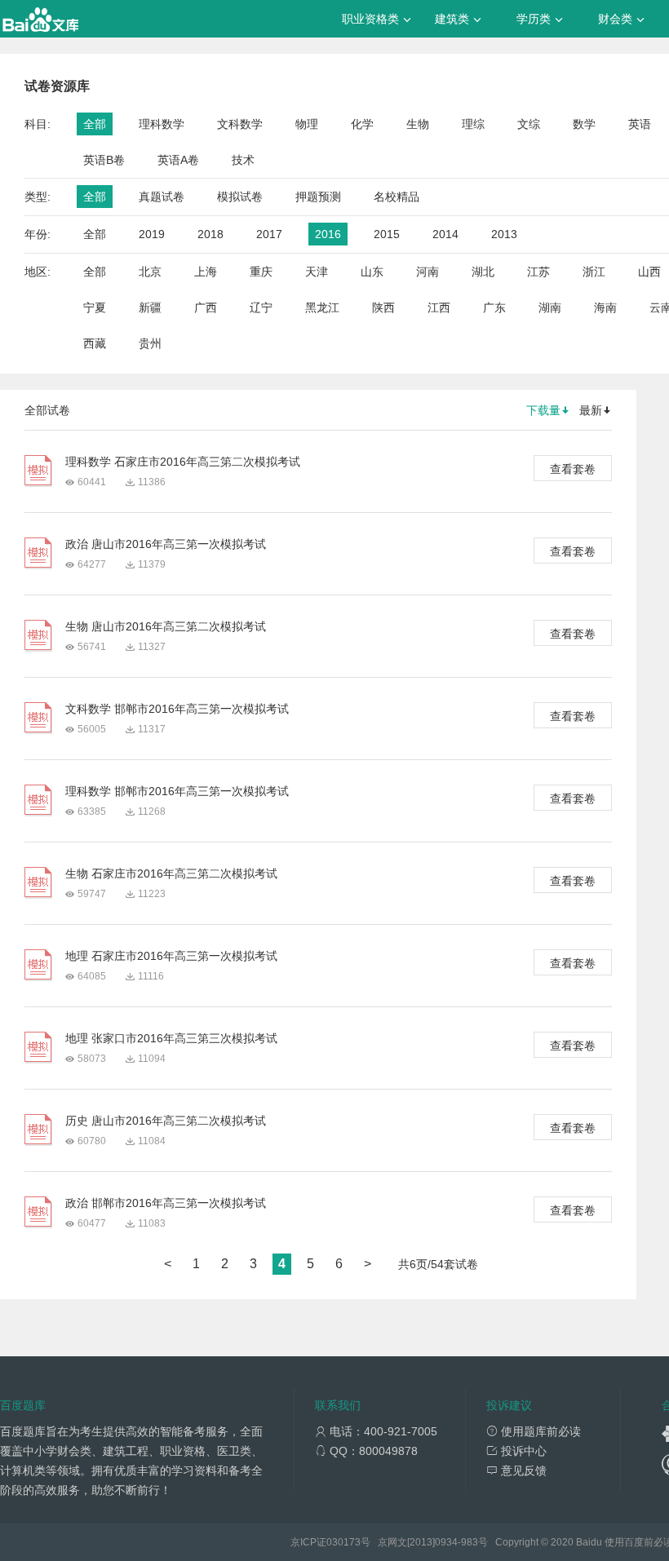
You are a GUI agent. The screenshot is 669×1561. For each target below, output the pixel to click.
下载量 (543, 410)
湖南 (549, 307)
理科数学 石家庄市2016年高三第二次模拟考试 (182, 461)
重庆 (261, 271)
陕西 (383, 307)
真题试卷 (161, 196)
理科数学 (161, 123)
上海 (205, 271)
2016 (328, 234)
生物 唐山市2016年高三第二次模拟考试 (165, 626)
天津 (316, 271)
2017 (269, 234)
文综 (528, 123)
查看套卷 (573, 468)
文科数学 (240, 123)
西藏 (94, 343)
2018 (210, 234)
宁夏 (94, 307)
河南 (427, 271)
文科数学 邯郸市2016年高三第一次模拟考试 (177, 708)
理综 (473, 123)
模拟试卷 (240, 196)
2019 (152, 234)
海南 (605, 307)
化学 (362, 123)
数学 (584, 123)
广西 (205, 307)
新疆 (150, 307)
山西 (649, 271)
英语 (639, 123)
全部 (94, 123)
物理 (306, 123)
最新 (590, 410)
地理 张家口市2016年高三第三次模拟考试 (171, 1038)
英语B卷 (104, 159)
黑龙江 (322, 307)
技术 (243, 159)
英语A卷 (178, 159)
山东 (372, 271)
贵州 (150, 343)
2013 (504, 234)
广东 (494, 307)
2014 (445, 234)
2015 (387, 234)
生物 (417, 123)
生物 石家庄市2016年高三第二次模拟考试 (171, 873)
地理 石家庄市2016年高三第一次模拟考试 (171, 955)
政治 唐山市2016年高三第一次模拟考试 (165, 544)
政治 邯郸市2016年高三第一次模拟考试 (165, 1202)
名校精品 (396, 196)
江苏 (538, 271)
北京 (150, 271)
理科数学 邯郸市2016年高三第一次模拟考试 (177, 791)
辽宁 (261, 307)
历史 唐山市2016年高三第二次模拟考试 (165, 1120)
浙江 (594, 271)
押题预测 (318, 196)
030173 (343, 1542)
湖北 (483, 271)
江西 (439, 307)
